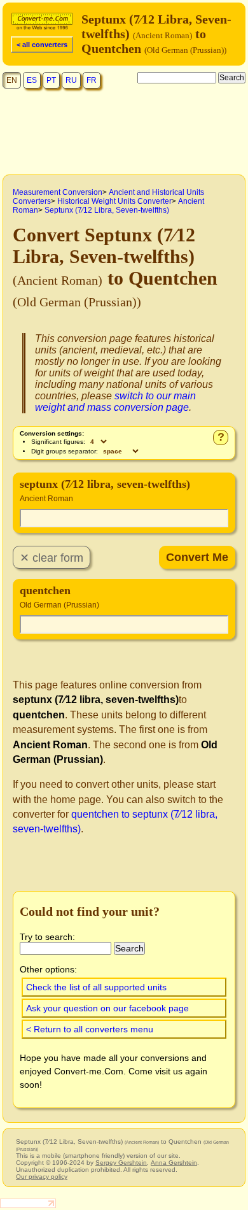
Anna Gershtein (174, 1162)
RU (71, 80)
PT (51, 80)
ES (32, 80)
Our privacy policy (41, 1176)
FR (91, 80)
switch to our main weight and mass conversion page (115, 401)
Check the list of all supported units (96, 987)
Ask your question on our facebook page (107, 1008)
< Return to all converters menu (89, 1029)
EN (11, 80)
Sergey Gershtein (121, 1162)
